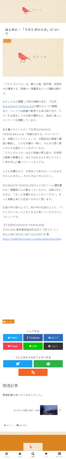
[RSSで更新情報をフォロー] (33, 372)
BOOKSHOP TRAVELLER (18, 106)
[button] (60, 341)
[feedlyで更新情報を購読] (48, 363)
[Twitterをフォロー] (17, 363)
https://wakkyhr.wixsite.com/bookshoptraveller (32, 239)
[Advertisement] (33, 278)
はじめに (9, 321)
